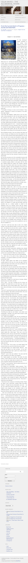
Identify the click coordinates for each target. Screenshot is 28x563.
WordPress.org (9, 551)
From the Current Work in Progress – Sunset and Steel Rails (13, 26)
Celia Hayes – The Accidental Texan (10, 3)
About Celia (17, 19)
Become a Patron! (9, 486)
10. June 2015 (3, 29)
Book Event (8, 527)
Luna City (8, 533)
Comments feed (9, 549)
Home (2, 15)
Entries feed (8, 547)
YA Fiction (3, 17)
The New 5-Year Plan (10, 494)
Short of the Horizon (10, 496)
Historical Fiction (19, 15)
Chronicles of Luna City (20, 17)
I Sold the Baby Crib (10, 497)
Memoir (7, 534)
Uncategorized (8, 30)
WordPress (18, 560)
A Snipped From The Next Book (16, 517)
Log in (7, 546)
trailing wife (8, 514)
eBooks (2, 19)
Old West (8, 536)
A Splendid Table (4, 22)
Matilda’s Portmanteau (20, 22)
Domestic (8, 531)
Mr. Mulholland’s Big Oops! (11, 499)
